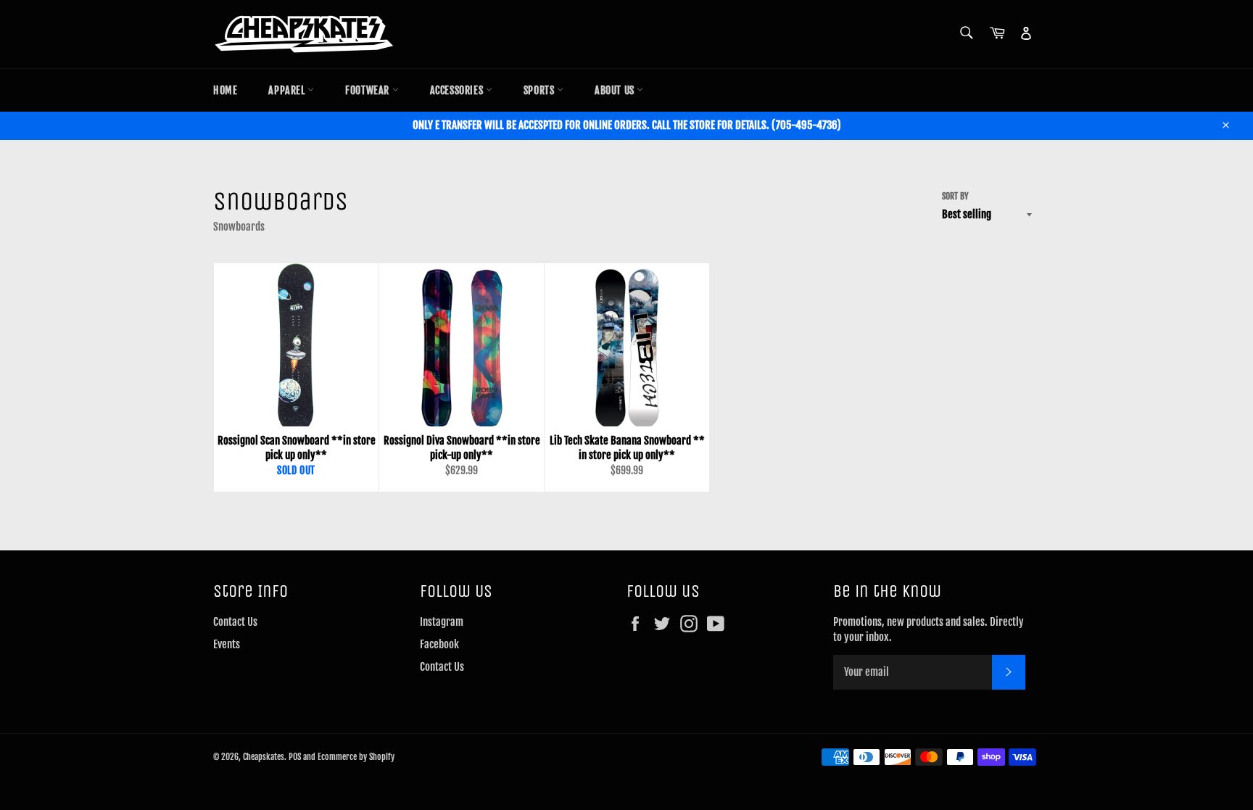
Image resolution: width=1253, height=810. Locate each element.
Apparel (287, 90)
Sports (540, 90)
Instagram (441, 622)
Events (226, 644)
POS (295, 756)
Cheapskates (263, 756)
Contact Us (235, 622)
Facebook (439, 644)
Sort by (955, 196)
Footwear (368, 90)
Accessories (458, 90)
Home (225, 90)
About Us (616, 90)
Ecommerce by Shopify (356, 756)
